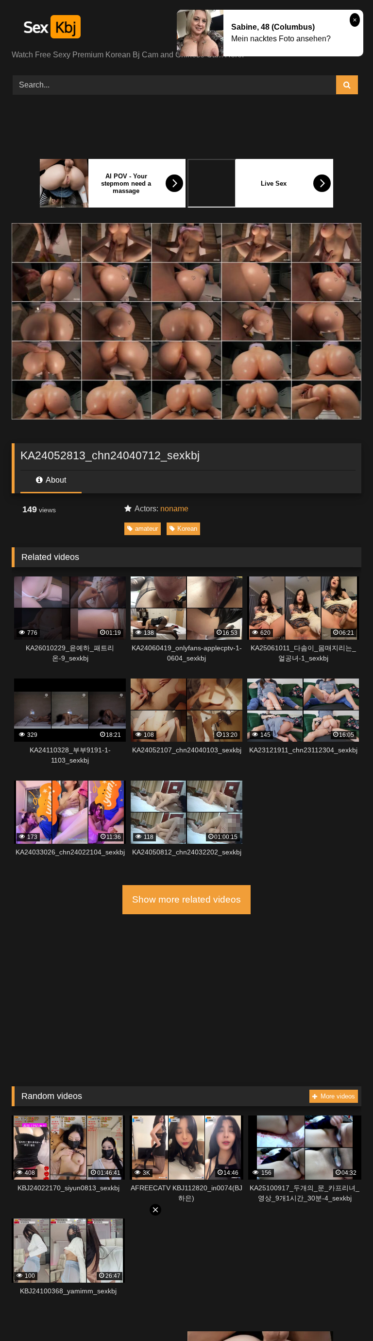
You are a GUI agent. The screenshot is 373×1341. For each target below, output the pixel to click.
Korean (187, 528)
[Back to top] (343, 1312)
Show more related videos (186, 899)
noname (174, 509)
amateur (146, 528)
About (55, 480)
